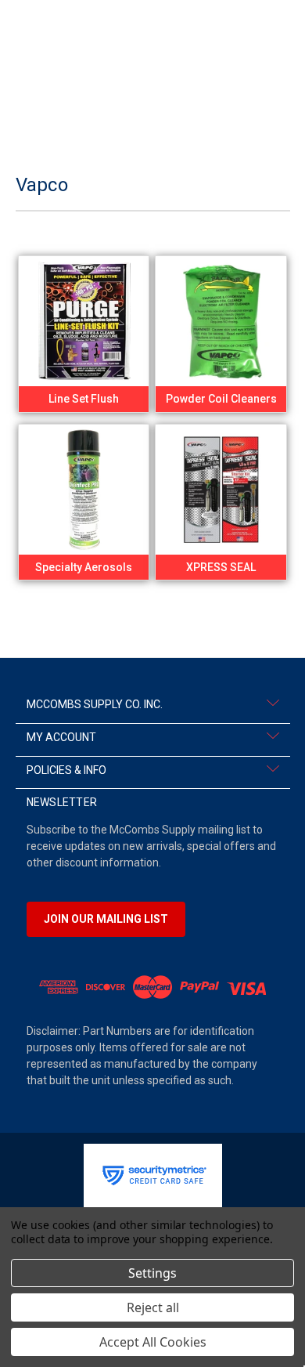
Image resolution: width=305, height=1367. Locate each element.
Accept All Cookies (152, 1342)
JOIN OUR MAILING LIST (106, 919)
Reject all (153, 1307)
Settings (152, 1273)
